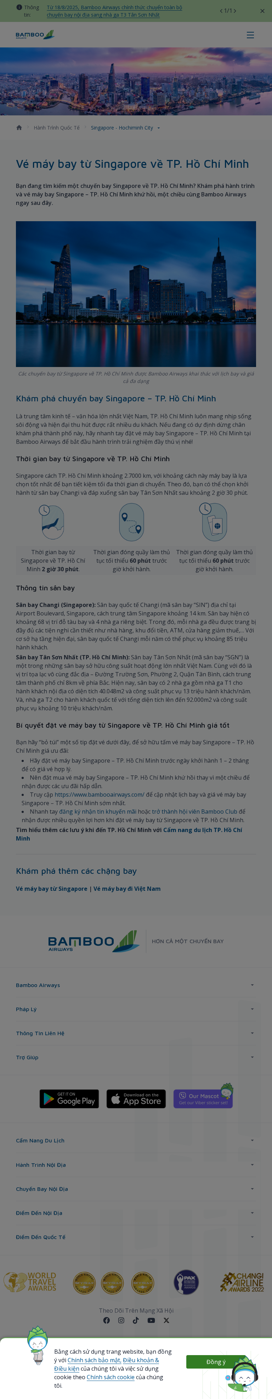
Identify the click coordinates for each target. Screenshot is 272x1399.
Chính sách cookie (111, 1377)
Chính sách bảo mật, (94, 1360)
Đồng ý (216, 1362)
